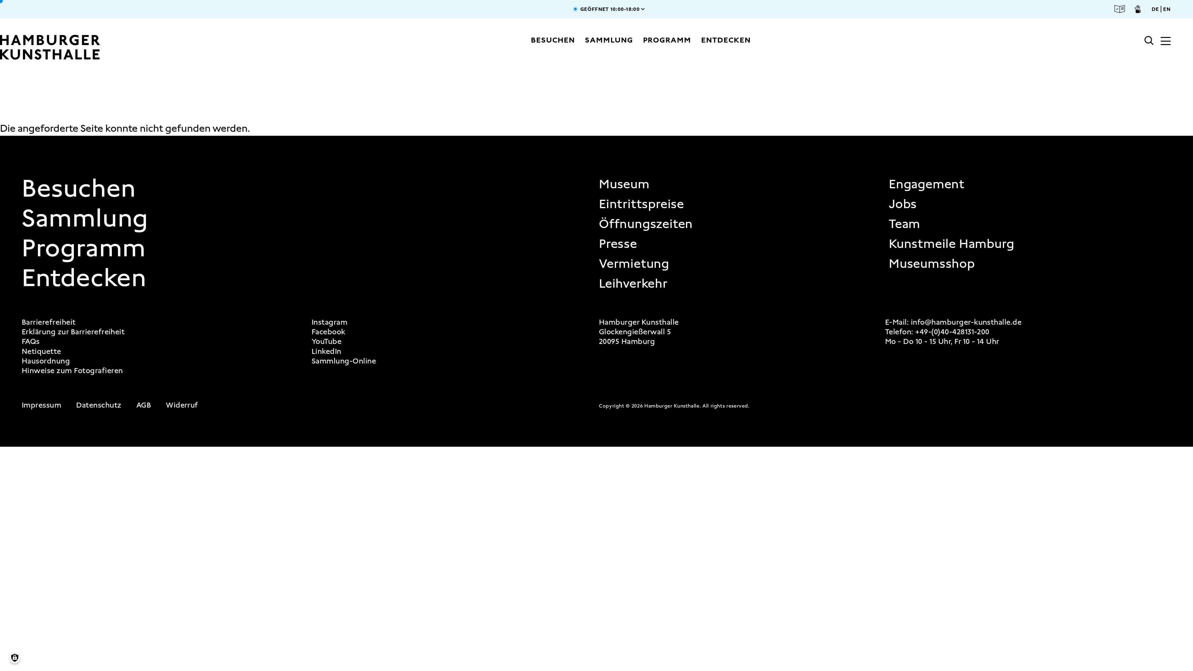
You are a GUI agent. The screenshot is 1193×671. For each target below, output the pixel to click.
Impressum (41, 405)
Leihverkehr (633, 283)
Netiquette (41, 351)
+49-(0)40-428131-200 (952, 332)
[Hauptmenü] (1165, 41)
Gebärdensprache (1138, 9)
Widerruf (182, 405)
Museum (624, 184)
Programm (667, 40)
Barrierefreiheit (49, 322)
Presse (618, 243)
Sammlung (609, 40)
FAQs (31, 341)
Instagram (329, 322)
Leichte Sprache (1119, 9)
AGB (143, 405)
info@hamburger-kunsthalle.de (966, 322)
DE (1155, 9)
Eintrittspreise (641, 204)
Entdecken (726, 40)
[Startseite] (112, 47)
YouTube (326, 341)
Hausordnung (46, 361)
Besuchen (553, 40)
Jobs (903, 204)
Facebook (328, 332)
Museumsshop (932, 263)
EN (1167, 9)
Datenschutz (98, 405)
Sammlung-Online (344, 361)
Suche (1149, 40)
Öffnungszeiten (646, 224)
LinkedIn (326, 351)
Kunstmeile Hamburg (951, 243)
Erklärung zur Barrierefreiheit (73, 332)
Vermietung (634, 263)
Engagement (927, 184)
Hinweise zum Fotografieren (72, 371)
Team (904, 224)
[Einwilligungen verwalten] (14, 657)
